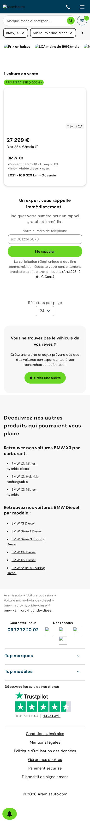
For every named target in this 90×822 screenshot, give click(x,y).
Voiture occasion (39, 595)
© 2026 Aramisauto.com (45, 794)
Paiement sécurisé (45, 768)
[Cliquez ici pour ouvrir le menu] (82, 6)
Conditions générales (45, 733)
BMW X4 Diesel (24, 552)
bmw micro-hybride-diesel (26, 605)
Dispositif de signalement (45, 776)
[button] (23, 33)
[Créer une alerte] (9, 814)
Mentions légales (45, 742)
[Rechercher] (71, 20)
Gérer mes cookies (45, 759)
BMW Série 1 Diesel (27, 531)
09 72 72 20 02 (23, 630)
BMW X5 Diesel (24, 560)
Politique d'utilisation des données (45, 750)
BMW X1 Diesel (23, 523)
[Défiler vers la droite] (82, 33)
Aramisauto (13, 595)
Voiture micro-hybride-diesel (27, 600)
